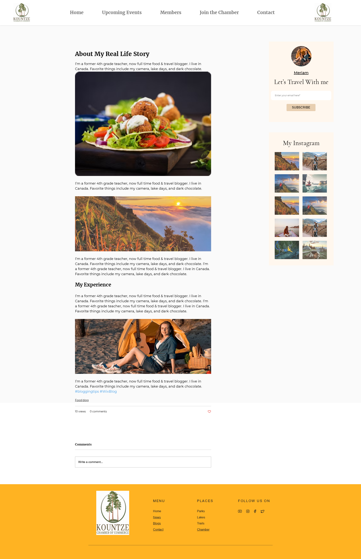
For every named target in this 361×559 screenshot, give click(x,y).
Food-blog (82, 400)
